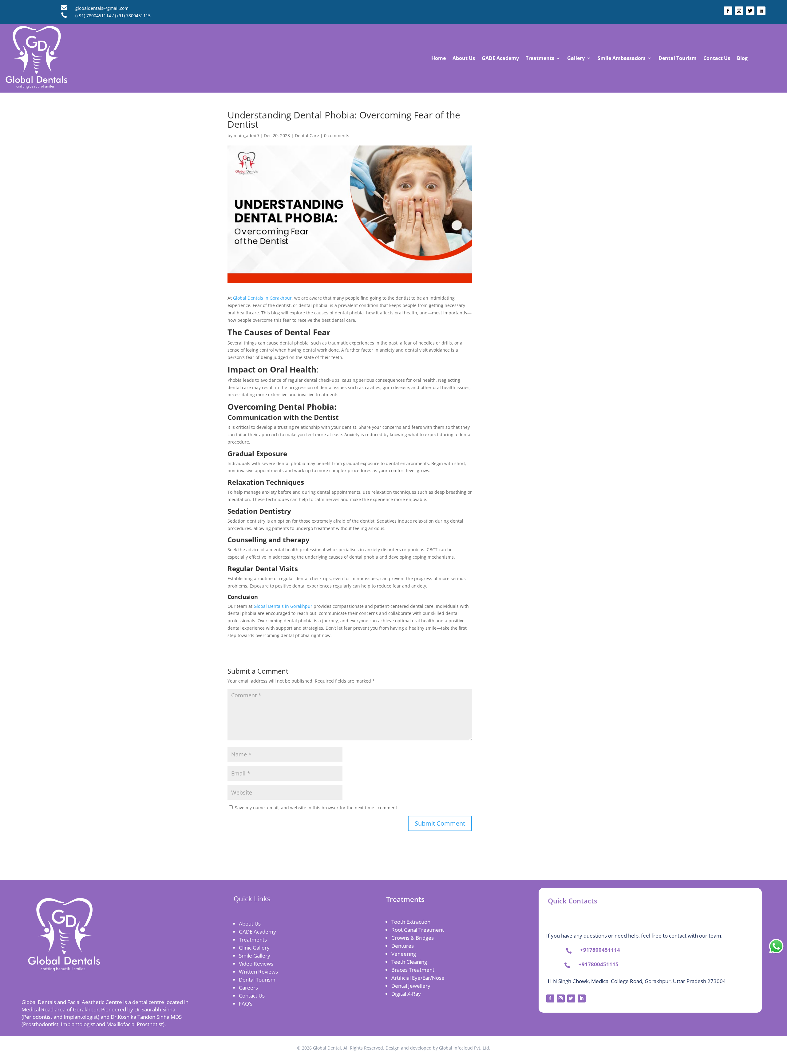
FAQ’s (245, 1003)
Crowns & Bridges (412, 937)
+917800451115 (599, 964)
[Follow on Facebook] (728, 10)
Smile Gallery (254, 955)
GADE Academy (500, 58)
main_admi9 (246, 135)
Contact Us (716, 58)
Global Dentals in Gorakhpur (262, 298)
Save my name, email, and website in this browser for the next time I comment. (316, 808)
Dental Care (307, 135)
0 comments (336, 135)
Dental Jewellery (410, 985)
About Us (464, 58)
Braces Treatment (412, 969)
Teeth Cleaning (409, 961)
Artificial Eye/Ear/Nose (418, 977)
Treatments (540, 58)
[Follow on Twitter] (750, 10)
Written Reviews (258, 971)
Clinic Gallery (254, 947)
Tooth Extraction (410, 921)
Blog (742, 58)
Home (438, 58)
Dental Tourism (677, 58)
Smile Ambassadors (622, 58)
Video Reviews (256, 963)
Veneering (403, 953)
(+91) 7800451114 (93, 15)
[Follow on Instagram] (739, 10)
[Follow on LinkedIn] (761, 10)
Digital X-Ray (406, 993)
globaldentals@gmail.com (102, 8)
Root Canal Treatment (417, 929)
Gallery (576, 58)
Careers (248, 987)
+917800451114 (600, 949)
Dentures (402, 945)
